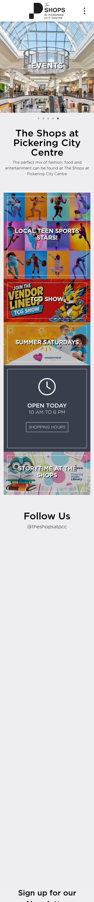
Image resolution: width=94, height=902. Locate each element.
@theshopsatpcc (47, 526)
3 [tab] (48, 118)
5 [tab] (57, 118)
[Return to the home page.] (47, 10)
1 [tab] (38, 118)
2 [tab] (43, 118)
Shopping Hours (47, 427)
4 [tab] (53, 118)
